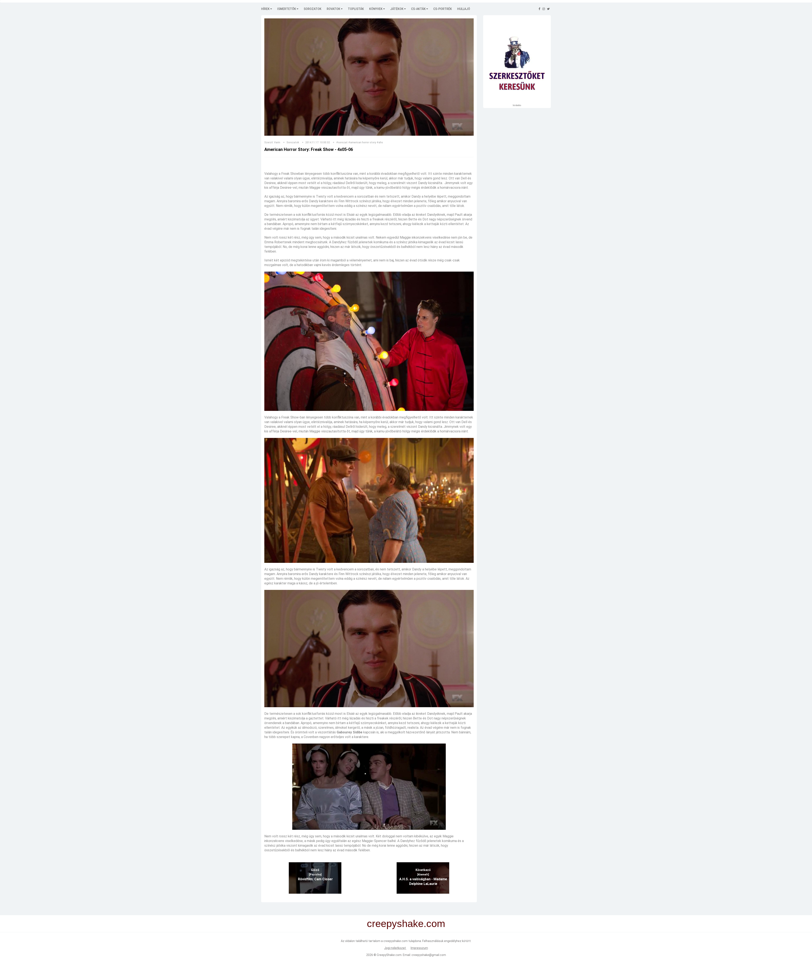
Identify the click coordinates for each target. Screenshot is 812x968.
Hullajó (463, 9)
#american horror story (362, 142)
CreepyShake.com (389, 955)
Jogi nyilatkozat (395, 948)
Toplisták (356, 9)
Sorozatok (312, 9)
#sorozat (342, 142)
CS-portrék (442, 9)
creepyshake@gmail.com (428, 955)
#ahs (380, 142)
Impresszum (419, 948)
